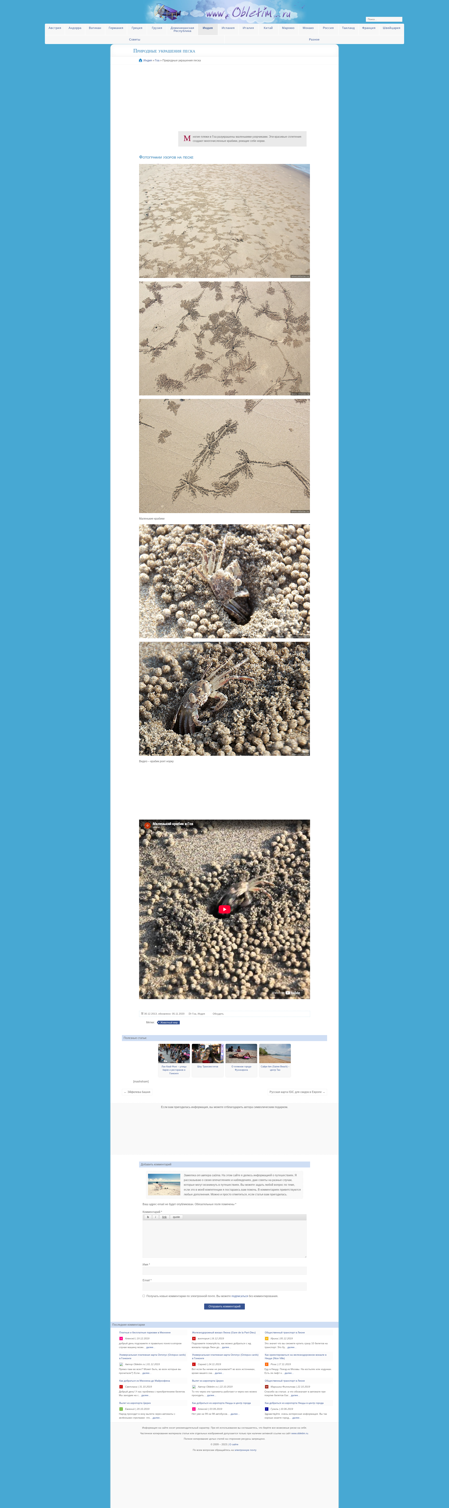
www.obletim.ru (299, 1433)
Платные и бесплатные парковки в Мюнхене (145, 1332)
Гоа (194, 1013)
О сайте (233, 1444)
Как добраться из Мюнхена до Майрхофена (144, 1380)
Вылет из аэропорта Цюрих (208, 1380)
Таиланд (348, 28)
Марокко (288, 28)
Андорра (75, 28)
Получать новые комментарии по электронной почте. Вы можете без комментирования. (212, 1296)
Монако (308, 28)
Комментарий (152, 1211)
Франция (369, 28)
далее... (150, 1347)
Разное (314, 39)
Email (147, 1280)
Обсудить (218, 1013)
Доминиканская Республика (182, 29)
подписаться (240, 1296)
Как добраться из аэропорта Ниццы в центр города (221, 1403)
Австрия (55, 28)
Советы (134, 39)
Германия (116, 28)
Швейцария (391, 28)
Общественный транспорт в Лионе (285, 1332)
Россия (328, 28)
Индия (208, 28)
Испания (228, 28)
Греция (137, 28)
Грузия (157, 28)
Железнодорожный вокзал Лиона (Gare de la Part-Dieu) (224, 1332)
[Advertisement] (224, 96)
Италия (248, 28)
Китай (268, 28)
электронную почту (245, 1450)
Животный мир (169, 1022)
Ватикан (95, 28)
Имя (146, 1264)
